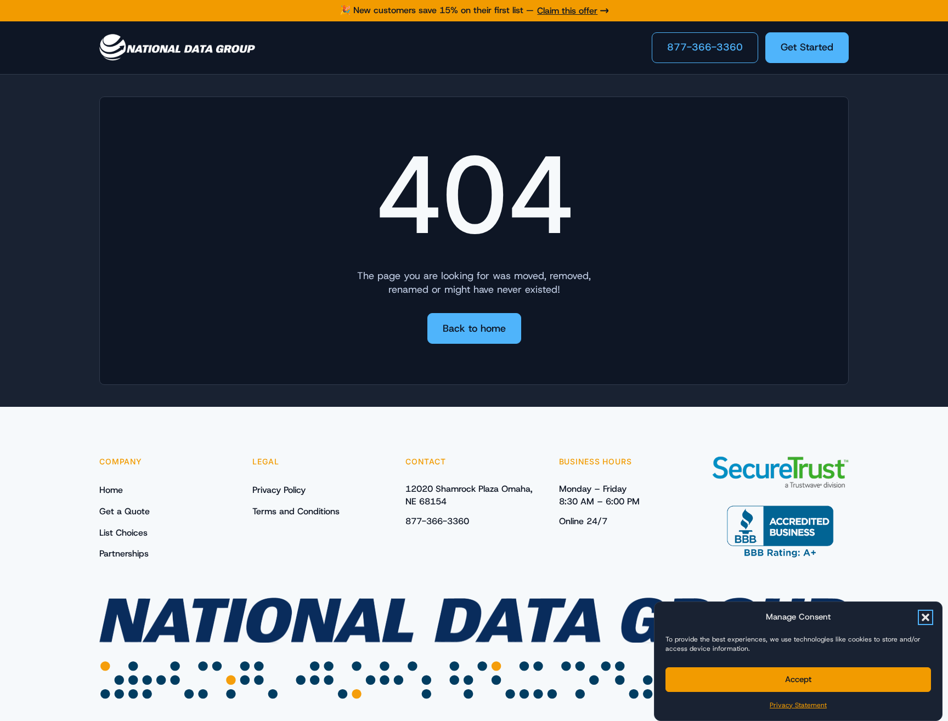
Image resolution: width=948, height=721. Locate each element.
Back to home (474, 328)
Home (111, 490)
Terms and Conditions (296, 511)
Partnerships (124, 553)
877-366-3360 (705, 47)
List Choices (123, 532)
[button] (925, 617)
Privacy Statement (798, 705)
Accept (798, 679)
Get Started (807, 47)
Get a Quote (124, 511)
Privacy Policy (279, 490)
